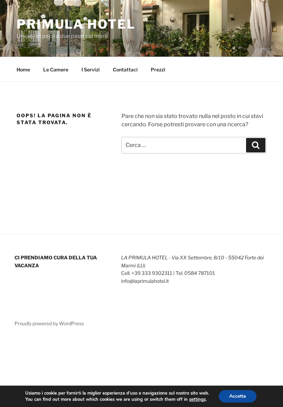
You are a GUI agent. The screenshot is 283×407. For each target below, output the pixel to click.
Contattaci (125, 69)
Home (23, 69)
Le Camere (55, 69)
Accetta (237, 396)
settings (197, 399)
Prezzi (158, 69)
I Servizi (90, 69)
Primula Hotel (76, 24)
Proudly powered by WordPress (49, 323)
